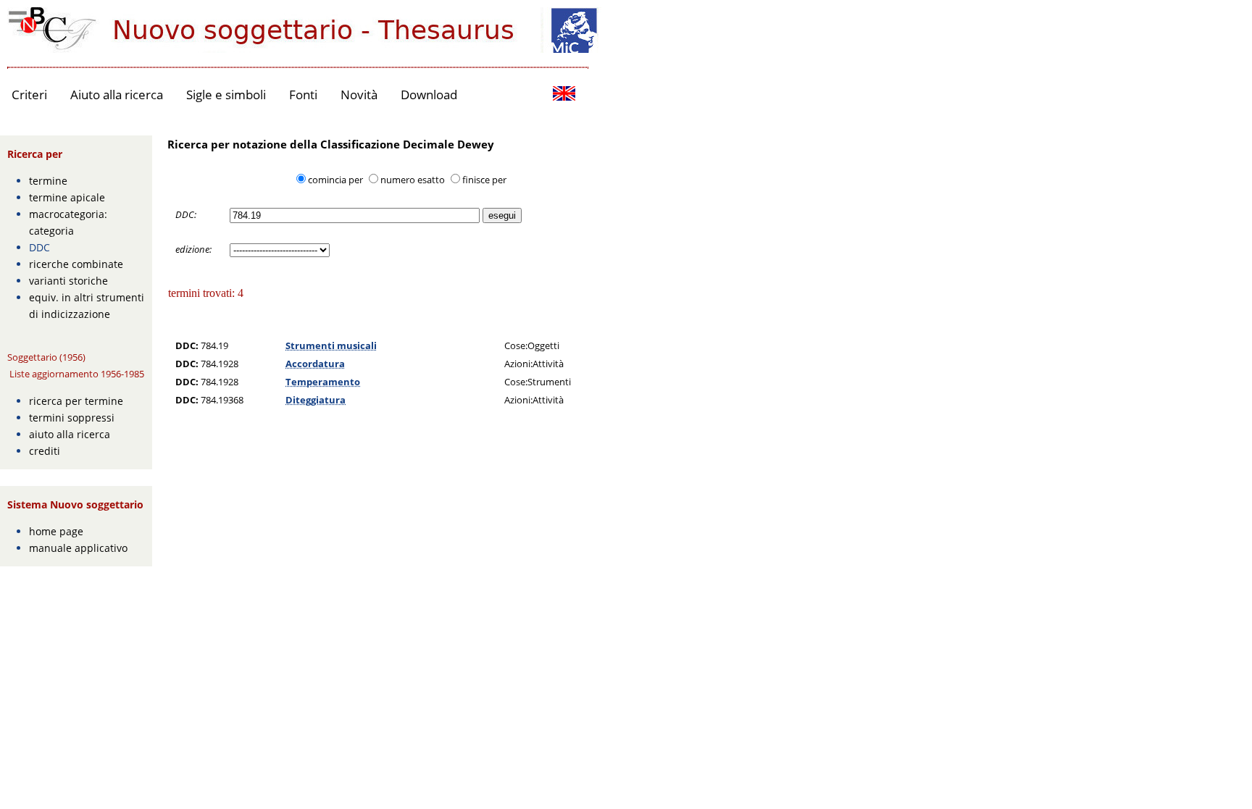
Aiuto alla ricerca (116, 94)
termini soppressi (71, 417)
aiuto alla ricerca (69, 434)
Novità (359, 94)
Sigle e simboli (226, 94)
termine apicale (67, 197)
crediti (44, 451)
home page (56, 531)
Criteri (29, 94)
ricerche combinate (76, 264)
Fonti (303, 94)
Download (429, 94)
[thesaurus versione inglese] (564, 95)
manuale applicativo (78, 548)
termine (48, 181)
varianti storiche (68, 281)
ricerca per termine (76, 401)
